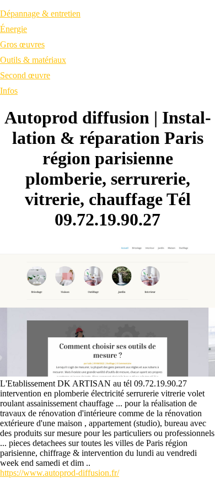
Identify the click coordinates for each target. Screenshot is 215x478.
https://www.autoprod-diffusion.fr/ (59, 472)
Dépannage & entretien (40, 13)
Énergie (13, 29)
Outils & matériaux (33, 60)
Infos (9, 90)
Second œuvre (25, 75)
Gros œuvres (22, 44)
